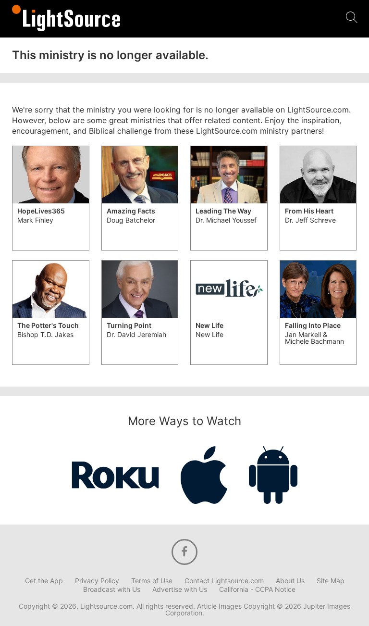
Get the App (44, 580)
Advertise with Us (179, 589)
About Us (290, 580)
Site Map (330, 580)
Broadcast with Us (111, 589)
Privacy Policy (97, 580)
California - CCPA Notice (257, 589)
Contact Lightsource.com (224, 580)
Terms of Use (151, 580)
